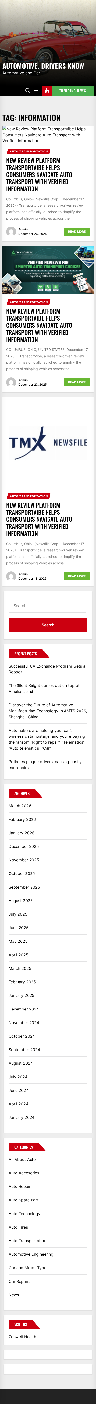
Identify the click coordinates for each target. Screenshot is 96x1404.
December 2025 (24, 846)
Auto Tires (18, 1227)
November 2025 (24, 859)
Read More (77, 231)
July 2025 (18, 914)
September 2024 (24, 1049)
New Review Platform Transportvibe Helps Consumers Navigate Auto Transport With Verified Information (39, 325)
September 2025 (24, 887)
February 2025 (22, 981)
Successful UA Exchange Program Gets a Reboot (47, 669)
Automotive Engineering (31, 1254)
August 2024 (21, 1063)
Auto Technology (24, 1213)
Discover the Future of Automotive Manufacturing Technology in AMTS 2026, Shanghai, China (48, 710)
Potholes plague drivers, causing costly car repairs (45, 764)
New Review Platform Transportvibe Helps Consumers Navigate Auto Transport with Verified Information (39, 174)
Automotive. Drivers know (43, 65)
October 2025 (22, 873)
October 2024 (22, 1036)
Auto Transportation (29, 151)
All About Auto (22, 1159)
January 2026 (21, 832)
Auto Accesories (24, 1172)
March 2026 (20, 805)
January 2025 (21, 995)
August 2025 (21, 900)
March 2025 (20, 968)
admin (23, 229)
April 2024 (18, 1103)
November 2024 (24, 1022)
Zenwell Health (22, 1336)
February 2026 (22, 819)
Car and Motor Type (27, 1267)
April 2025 (18, 954)
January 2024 (21, 1117)
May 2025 (18, 941)
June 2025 (19, 927)
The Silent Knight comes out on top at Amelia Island (44, 688)
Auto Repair (20, 1186)
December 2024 (24, 1009)
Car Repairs (19, 1281)
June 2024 (19, 1090)
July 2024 (18, 1076)
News (14, 1294)
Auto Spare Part (24, 1200)
